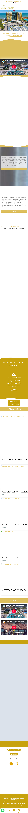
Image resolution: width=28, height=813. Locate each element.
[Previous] (13, 393)
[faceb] (10, 762)
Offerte (4, 462)
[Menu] (26, 7)
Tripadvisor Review (14, 401)
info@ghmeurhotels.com (19, 803)
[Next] (15, 393)
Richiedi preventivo (14, 750)
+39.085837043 (18, 1)
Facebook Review (14, 404)
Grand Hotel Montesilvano (10, 798)
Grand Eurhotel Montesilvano (17, 798)
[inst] (17, 762)
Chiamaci (14, 754)
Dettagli (14, 169)
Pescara (21, 802)
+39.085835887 (10, 1)
